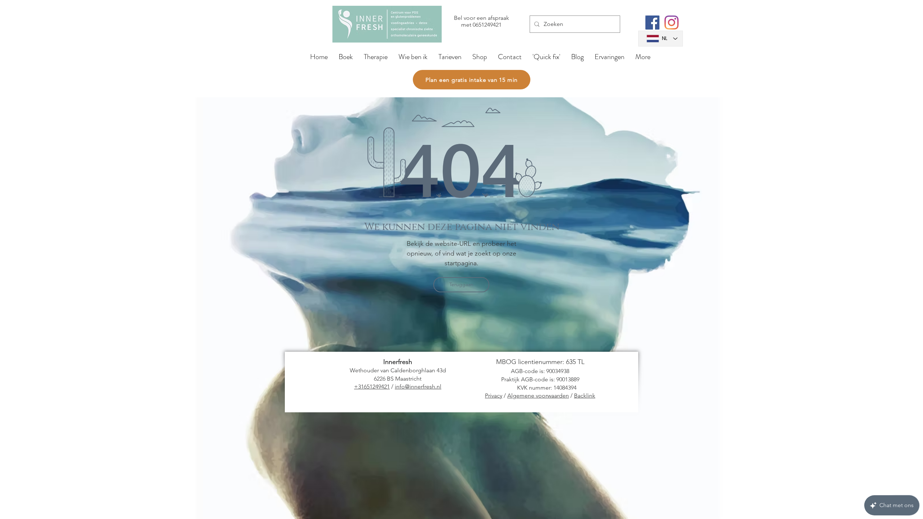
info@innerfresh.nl (418, 386)
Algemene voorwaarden (538, 395)
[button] (375, 57)
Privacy (493, 395)
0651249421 (487, 24)
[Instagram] (671, 22)
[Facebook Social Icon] (652, 22)
